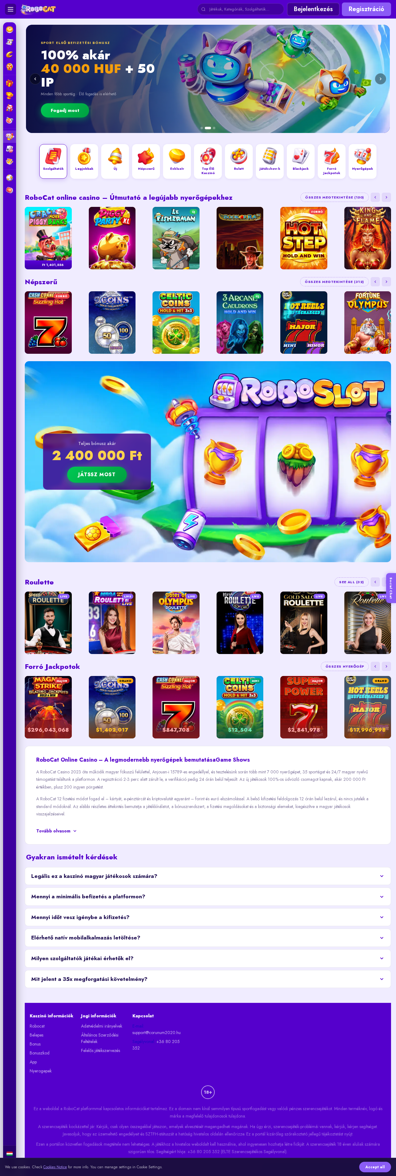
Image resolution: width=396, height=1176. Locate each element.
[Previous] (35, 78)
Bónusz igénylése (316, 103)
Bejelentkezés (313, 9)
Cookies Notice (55, 1167)
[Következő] (386, 197)
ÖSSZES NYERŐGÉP (344, 666)
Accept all (375, 1167)
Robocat (37, 1026)
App (33, 1062)
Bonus (35, 1044)
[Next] (380, 78)
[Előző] (375, 197)
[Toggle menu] (10, 9)
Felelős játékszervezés (100, 1050)
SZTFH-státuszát (159, 1134)
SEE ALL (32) (351, 581)
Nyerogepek (41, 1071)
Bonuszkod (40, 1053)
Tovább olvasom (53, 831)
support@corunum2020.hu (156, 1032)
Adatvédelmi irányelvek (101, 1026)
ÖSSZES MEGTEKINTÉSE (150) (334, 197)
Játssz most (97, 474)
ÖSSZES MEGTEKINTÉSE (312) (334, 281)
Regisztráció (366, 9)
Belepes (36, 1035)
